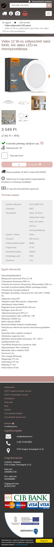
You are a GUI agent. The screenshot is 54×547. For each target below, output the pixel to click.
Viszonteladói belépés (42, 1)
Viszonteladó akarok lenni (15, 417)
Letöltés (7, 410)
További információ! (21, 544)
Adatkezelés (9, 387)
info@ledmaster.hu (24, 437)
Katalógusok (9, 399)
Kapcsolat (8, 402)
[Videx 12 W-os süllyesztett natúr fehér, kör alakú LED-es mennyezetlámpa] (27, 74)
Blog (6, 406)
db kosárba (33, 164)
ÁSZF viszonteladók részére (16, 395)
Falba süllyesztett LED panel (18, 25)
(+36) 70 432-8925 (24, 442)
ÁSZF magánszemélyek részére (17, 391)
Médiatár (8, 424)
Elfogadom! (44, 541)
